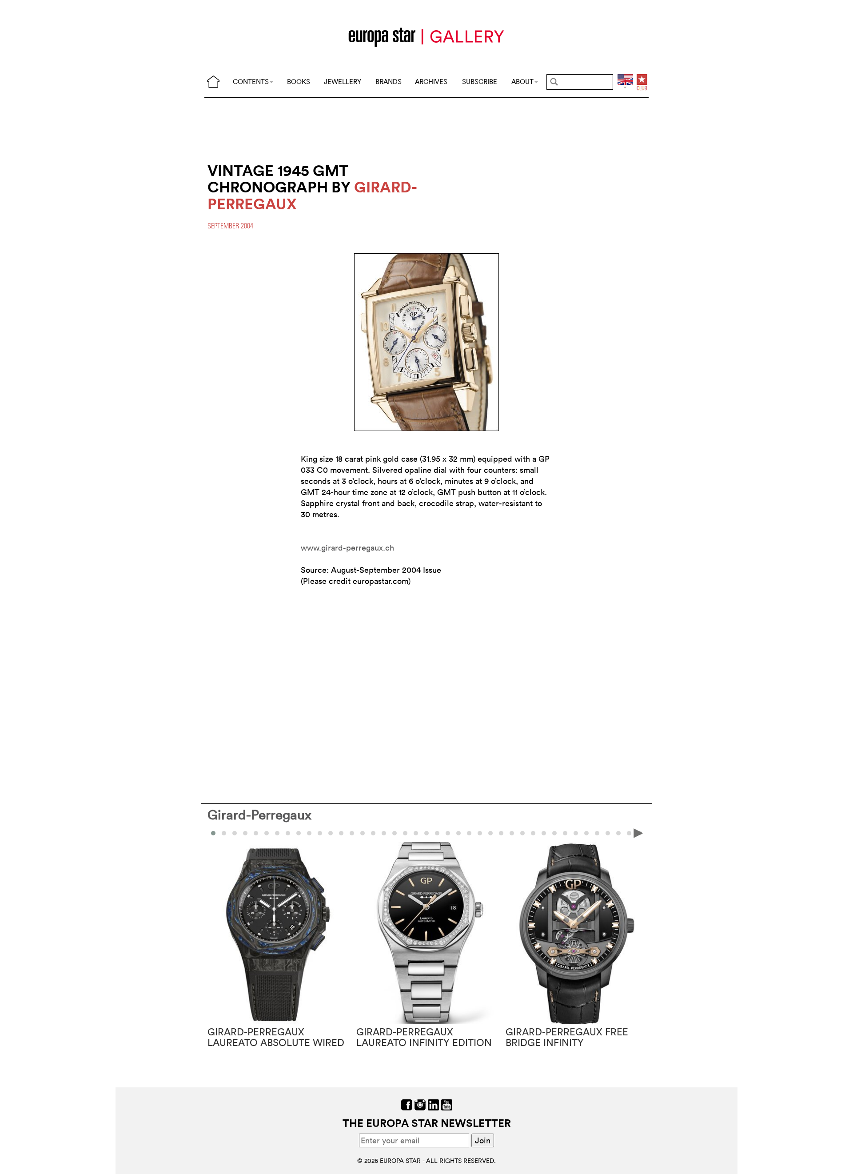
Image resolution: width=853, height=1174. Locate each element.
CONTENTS (251, 81)
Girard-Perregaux (259, 815)
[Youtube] (446, 1104)
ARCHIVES (431, 81)
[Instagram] (420, 1104)
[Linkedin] (433, 1104)
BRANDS (388, 81)
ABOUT (522, 81)
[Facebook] (406, 1104)
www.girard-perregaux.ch (347, 548)
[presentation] (214, 833)
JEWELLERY (342, 81)
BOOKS (298, 81)
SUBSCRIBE (479, 81)
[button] (224, 833)
